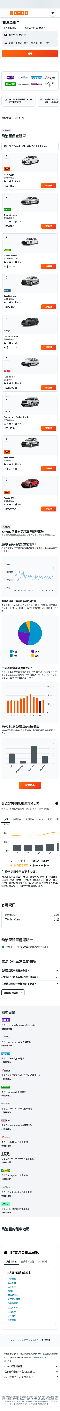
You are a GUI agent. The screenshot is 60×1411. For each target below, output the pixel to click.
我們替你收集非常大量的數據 (19, 1371)
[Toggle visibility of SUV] (35, 651)
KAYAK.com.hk (15, 1340)
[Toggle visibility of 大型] (35, 655)
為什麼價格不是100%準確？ (18, 1376)
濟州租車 (12, 1278)
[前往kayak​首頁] (19, 13)
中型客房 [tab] (17, 819)
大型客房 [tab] (30, 819)
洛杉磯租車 (13, 1303)
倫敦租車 (12, 1291)
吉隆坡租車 (13, 1295)
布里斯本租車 (14, 1299)
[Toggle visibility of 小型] (13, 655)
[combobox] (11, 27)
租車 (26, 1340)
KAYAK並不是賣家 (13, 1366)
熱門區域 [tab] (42, 1261)
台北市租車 (13, 1307)
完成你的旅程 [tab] (27, 1261)
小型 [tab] (6, 819)
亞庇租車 (12, 1311)
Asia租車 (34, 1340)
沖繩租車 (12, 1319)
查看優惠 (48, 186)
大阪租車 (12, 1315)
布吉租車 (12, 1283)
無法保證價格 (39, 1358)
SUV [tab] (41, 819)
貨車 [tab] (50, 819)
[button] (5, 13)
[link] (30, 785)
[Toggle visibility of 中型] (13, 651)
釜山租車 (12, 1287)
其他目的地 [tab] (11, 1261)
